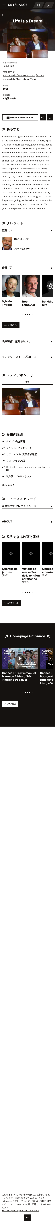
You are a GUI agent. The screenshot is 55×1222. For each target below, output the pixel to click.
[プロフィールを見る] (48, 5)
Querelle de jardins (9, 570)
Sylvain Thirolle (7, 303)
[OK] (27, 1217)
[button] (36, 392)
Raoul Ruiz (8, 65)
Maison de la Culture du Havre (19, 75)
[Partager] (43, 117)
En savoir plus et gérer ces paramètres (20, 1210)
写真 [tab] (27, 382)
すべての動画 (10, 704)
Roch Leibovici (28, 303)
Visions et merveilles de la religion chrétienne (31, 574)
